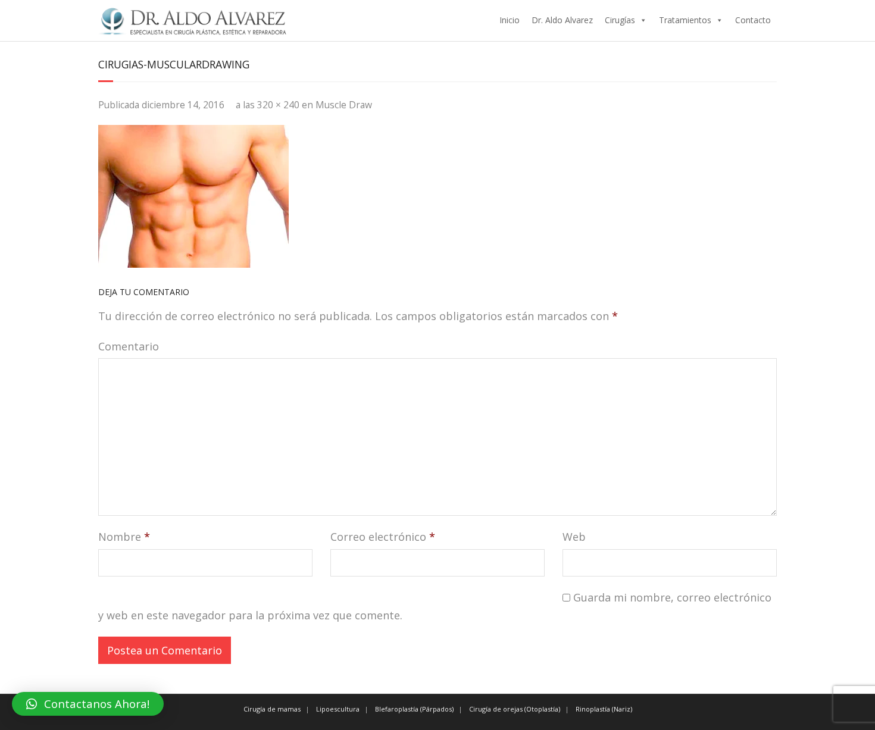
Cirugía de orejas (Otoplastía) (514, 708)
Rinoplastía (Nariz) (604, 708)
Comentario (128, 346)
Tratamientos (685, 20)
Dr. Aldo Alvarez (562, 20)
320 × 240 (278, 104)
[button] (88, 704)
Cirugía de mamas (272, 708)
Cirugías (620, 20)
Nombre (124, 537)
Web (574, 537)
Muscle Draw (343, 104)
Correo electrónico (382, 537)
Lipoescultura (338, 708)
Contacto (753, 20)
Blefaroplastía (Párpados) (414, 708)
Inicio (509, 20)
